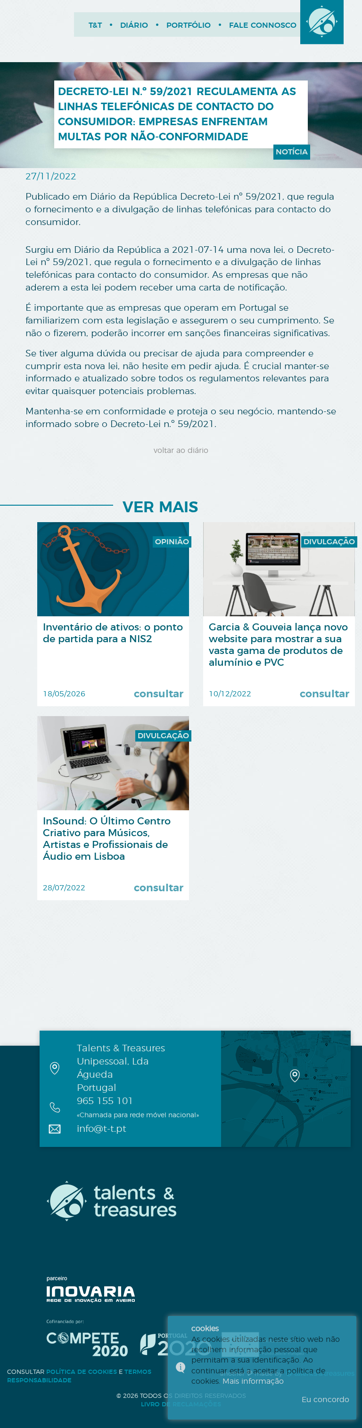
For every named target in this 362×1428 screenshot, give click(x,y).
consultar (158, 694)
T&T (95, 25)
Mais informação (253, 1381)
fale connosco (262, 25)
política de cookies (81, 1372)
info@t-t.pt (101, 1129)
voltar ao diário (181, 450)
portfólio (188, 25)
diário (134, 25)
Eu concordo (325, 1400)
